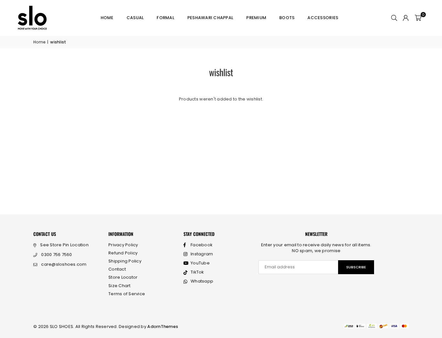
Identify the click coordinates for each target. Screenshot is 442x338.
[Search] (394, 18)
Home (107, 18)
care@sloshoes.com (63, 264)
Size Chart (119, 286)
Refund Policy (123, 253)
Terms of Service (126, 294)
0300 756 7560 (56, 254)
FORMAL (165, 18)
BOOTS (286, 18)
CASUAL (135, 18)
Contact (117, 269)
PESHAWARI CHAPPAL (210, 18)
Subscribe (356, 267)
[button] (418, 18)
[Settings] (406, 18)
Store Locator (123, 277)
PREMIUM (256, 18)
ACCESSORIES (322, 18)
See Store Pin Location (64, 245)
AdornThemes (162, 326)
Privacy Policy (123, 245)
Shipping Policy (124, 261)
